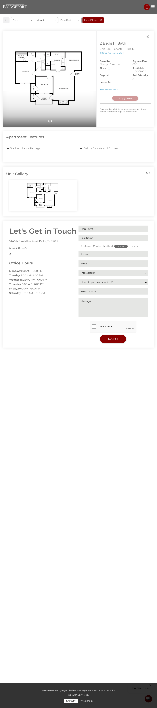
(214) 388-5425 (18, 248)
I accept (71, 701)
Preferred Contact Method (97, 246)
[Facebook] (10, 255)
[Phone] (147, 7)
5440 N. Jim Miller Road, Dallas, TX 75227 (33, 241)
